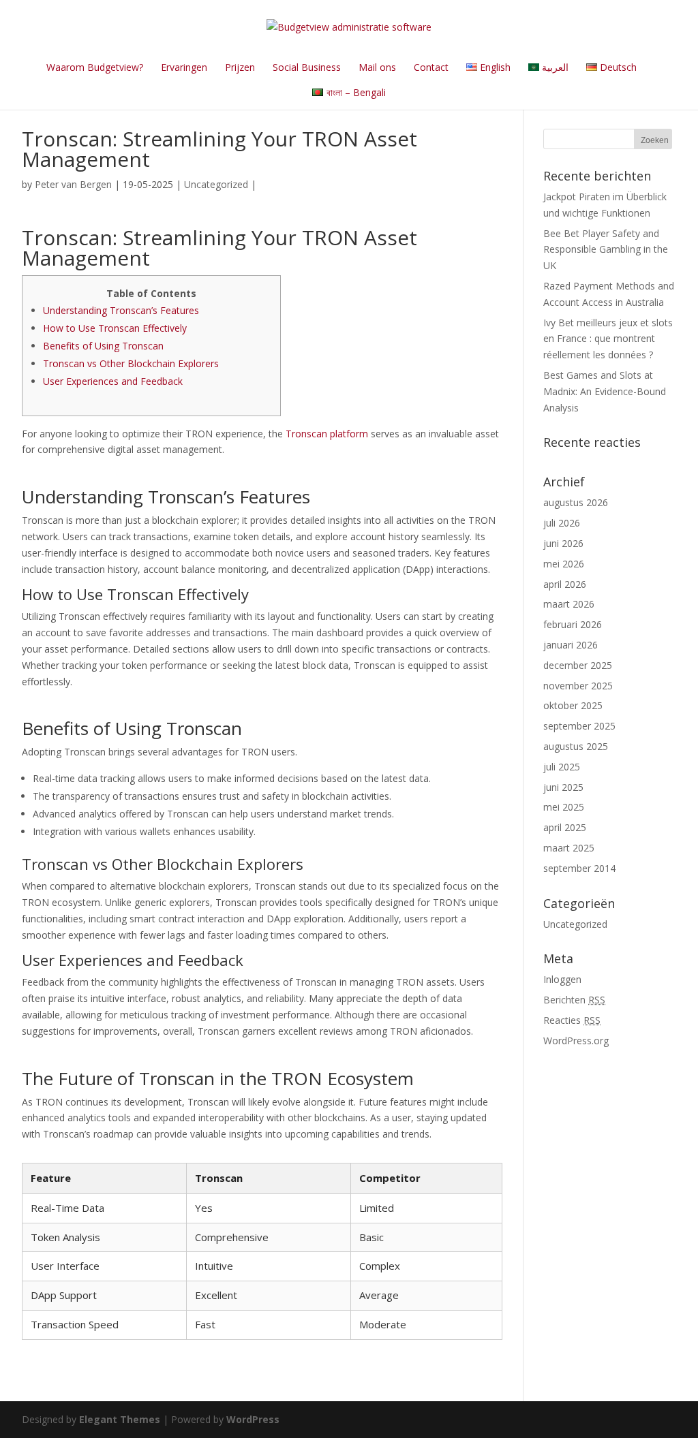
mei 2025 (563, 806)
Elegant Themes (119, 1419)
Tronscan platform (327, 433)
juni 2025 (563, 787)
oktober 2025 (573, 705)
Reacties (572, 1020)
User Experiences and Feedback (113, 381)
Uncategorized (216, 184)
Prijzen (240, 67)
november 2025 (578, 685)
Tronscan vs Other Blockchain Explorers (131, 363)
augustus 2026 (575, 502)
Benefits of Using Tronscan (103, 345)
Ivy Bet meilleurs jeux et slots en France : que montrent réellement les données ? (608, 339)
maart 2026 (568, 603)
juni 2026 (563, 543)
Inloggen (562, 979)
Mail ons (377, 67)
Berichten (574, 999)
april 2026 (564, 584)
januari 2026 (570, 644)
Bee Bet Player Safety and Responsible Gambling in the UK (605, 249)
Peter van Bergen (73, 184)
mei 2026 (563, 563)
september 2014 (579, 868)
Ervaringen (184, 67)
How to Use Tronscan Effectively (115, 328)
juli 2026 (561, 522)
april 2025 (564, 827)
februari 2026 (572, 624)
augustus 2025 (575, 746)
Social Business (307, 67)
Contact (431, 67)
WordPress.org (576, 1040)
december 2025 (577, 665)
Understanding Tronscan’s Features (121, 310)
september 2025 (579, 725)
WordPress (252, 1419)
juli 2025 (561, 766)
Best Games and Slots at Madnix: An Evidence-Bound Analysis (604, 391)
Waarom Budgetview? (94, 67)
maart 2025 (568, 847)
